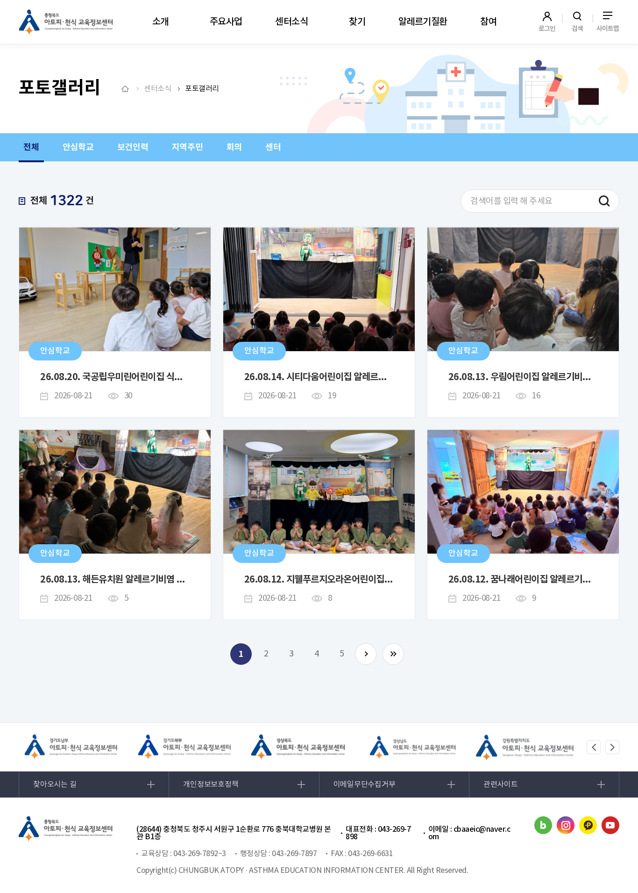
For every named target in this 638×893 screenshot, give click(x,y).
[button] (594, 747)
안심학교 (78, 147)
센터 (273, 147)
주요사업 (226, 22)
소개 (160, 22)
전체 (31, 147)
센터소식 (291, 22)
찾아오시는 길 (54, 784)
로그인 (547, 28)
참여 (488, 22)
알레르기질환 (422, 22)
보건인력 (133, 147)
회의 (234, 147)
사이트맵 (607, 28)
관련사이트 (500, 784)
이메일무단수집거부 (364, 784)
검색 (577, 28)
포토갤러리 (202, 89)
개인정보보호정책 (210, 784)
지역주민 (187, 147)
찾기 (357, 22)
